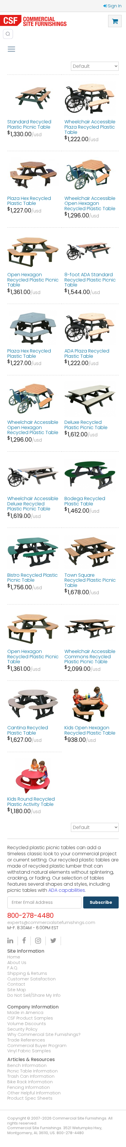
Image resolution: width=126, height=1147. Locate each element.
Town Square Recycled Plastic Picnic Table (90, 580)
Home (13, 957)
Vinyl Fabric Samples (29, 1051)
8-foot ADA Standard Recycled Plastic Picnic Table (90, 279)
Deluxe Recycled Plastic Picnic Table (86, 425)
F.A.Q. (12, 968)
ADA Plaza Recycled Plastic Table (86, 354)
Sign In (115, 6)
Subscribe (101, 902)
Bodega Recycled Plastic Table (84, 501)
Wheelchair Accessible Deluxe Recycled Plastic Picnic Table (32, 503)
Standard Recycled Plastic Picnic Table (29, 124)
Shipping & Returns (27, 973)
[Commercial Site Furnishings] (33, 20)
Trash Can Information (31, 1076)
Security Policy (22, 1029)
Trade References (26, 1040)
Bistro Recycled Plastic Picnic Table (32, 578)
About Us (16, 962)
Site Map (16, 990)
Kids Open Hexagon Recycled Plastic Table (89, 730)
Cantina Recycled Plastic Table (27, 730)
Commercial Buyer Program (37, 1045)
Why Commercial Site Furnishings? (44, 1034)
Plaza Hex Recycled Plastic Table (29, 201)
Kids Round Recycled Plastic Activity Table (31, 802)
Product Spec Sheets (29, 1098)
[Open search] (8, 34)
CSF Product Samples (30, 1018)
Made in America (25, 1012)
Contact (16, 984)
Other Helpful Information (34, 1093)
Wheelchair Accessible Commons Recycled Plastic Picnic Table (89, 656)
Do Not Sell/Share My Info (34, 995)
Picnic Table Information (32, 1071)
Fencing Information (28, 1087)
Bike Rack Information (30, 1082)
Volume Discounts (26, 1024)
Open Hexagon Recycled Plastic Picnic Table (33, 279)
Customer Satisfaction (31, 979)
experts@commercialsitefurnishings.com (51, 922)
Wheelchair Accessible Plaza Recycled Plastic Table (89, 126)
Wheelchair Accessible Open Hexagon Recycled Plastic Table (89, 203)
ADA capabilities (66, 890)
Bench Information (27, 1065)
